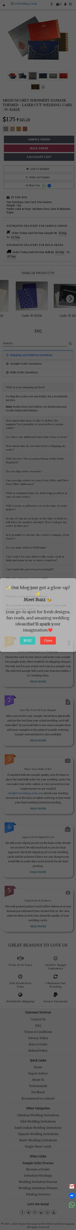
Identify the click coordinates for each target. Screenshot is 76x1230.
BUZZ (28, 640)
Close (48, 640)
